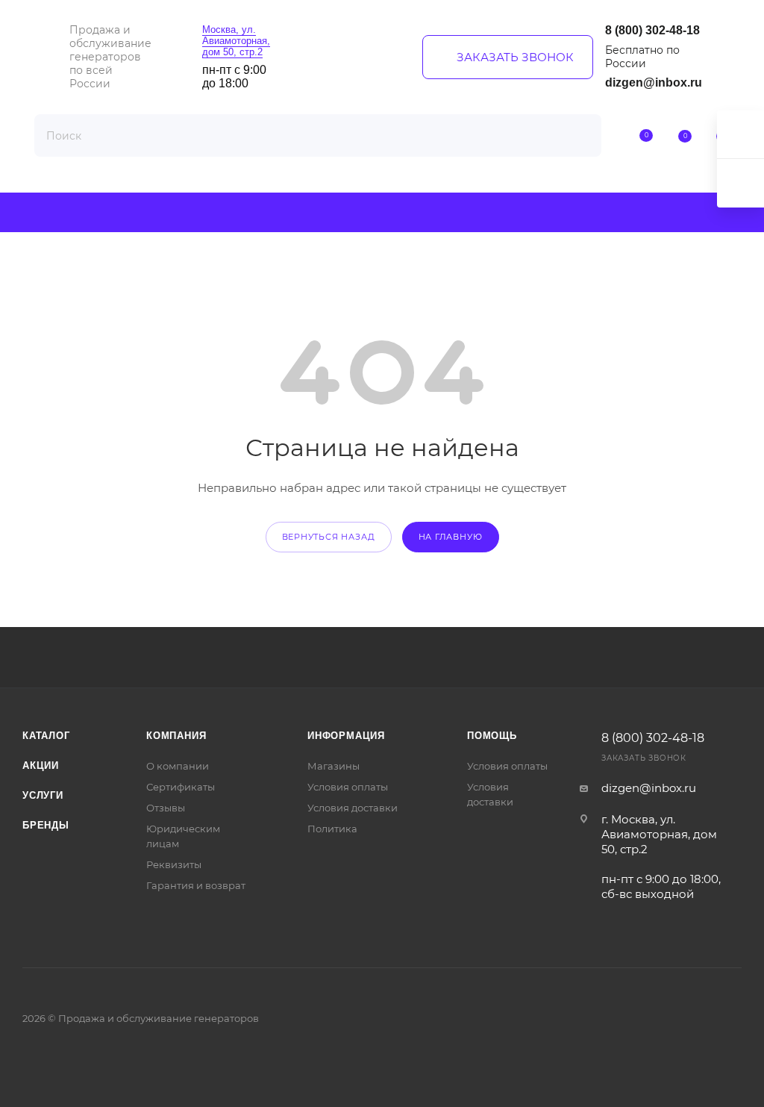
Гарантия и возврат (195, 885)
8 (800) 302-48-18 (652, 30)
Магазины (333, 766)
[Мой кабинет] (608, 137)
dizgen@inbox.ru (653, 82)
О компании (177, 766)
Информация (346, 735)
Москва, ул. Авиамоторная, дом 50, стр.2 (236, 40)
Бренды (45, 825)
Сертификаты (180, 787)
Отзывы (165, 808)
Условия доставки (352, 808)
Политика (332, 829)
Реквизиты (173, 864)
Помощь (492, 735)
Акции (40, 765)
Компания (176, 735)
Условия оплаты (347, 787)
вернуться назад (328, 536)
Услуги (42, 795)
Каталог (46, 735)
